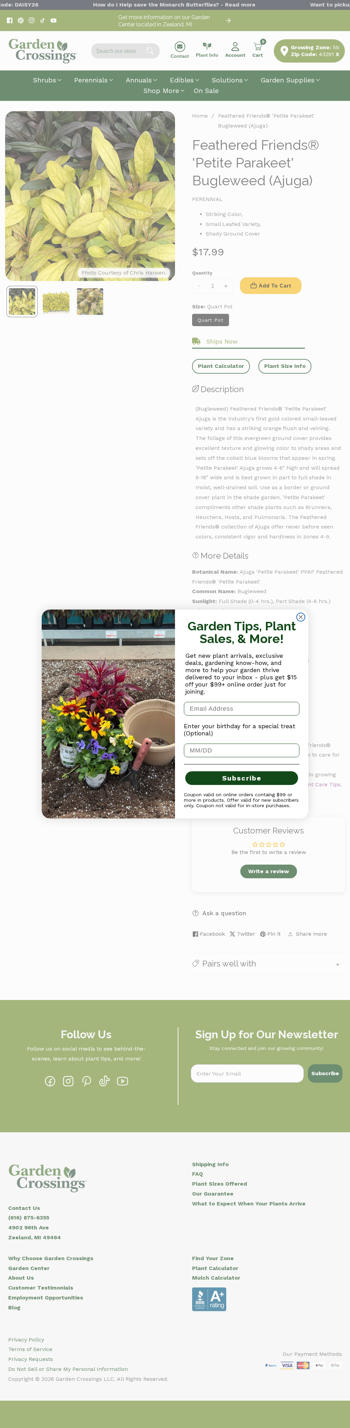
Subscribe (241, 778)
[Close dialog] (301, 617)
